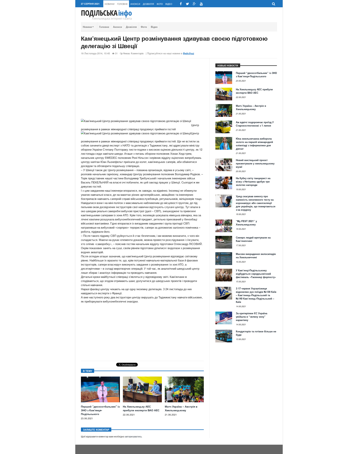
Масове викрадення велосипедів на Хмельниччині (256, 255)
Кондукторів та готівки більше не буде (256, 333)
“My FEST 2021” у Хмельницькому (246, 222)
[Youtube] (201, 3)
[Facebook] (180, 3)
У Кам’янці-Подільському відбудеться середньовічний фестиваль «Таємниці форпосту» (256, 274)
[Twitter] (187, 3)
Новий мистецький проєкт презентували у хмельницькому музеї (255, 163)
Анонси (135, 3)
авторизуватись (133, 436)
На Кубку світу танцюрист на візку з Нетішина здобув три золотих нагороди (253, 181)
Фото (160, 3)
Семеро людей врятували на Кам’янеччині (253, 239)
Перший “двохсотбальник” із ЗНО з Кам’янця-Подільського (100, 410)
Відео (168, 3)
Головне (122, 3)
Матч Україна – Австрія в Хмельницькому (181, 408)
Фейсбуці (188, 53)
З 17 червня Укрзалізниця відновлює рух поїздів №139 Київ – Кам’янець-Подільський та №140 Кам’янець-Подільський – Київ (256, 295)
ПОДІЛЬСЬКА (106, 13)
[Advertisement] (142, 90)
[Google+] (194, 3)
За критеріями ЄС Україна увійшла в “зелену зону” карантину (251, 316)
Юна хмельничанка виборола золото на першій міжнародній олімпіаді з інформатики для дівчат (254, 143)
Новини (109, 3)
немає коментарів (133, 53)
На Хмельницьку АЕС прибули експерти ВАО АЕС (141, 408)
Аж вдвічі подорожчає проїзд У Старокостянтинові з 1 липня (255, 123)
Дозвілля (148, 3)
